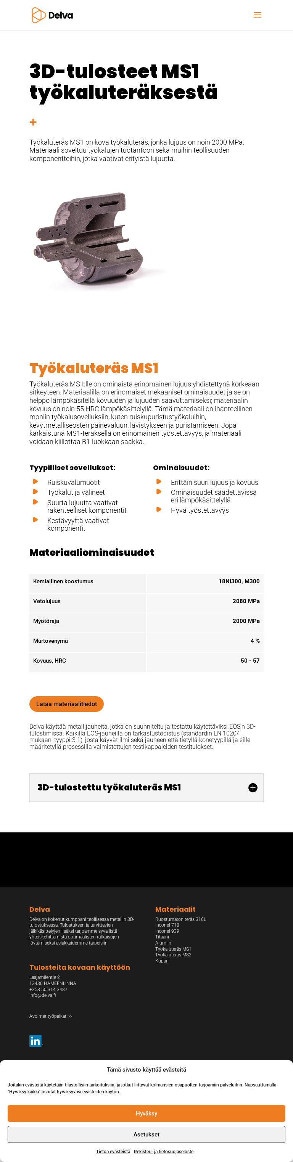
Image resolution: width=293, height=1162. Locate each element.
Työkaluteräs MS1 (173, 949)
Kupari (162, 961)
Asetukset (146, 1134)
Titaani (162, 937)
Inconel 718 (167, 925)
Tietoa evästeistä (113, 1151)
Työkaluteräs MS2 (173, 955)
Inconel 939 (167, 931)
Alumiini (163, 943)
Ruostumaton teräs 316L (180, 919)
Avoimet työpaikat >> (50, 1016)
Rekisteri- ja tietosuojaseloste (163, 1151)
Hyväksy (146, 1113)
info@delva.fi (42, 995)
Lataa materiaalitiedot (66, 704)
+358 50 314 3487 (48, 989)
